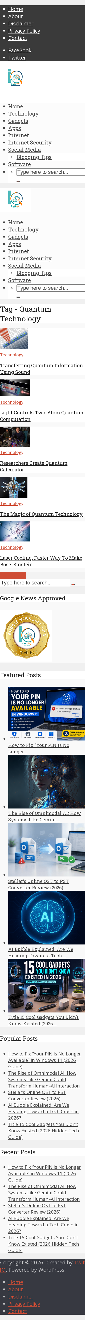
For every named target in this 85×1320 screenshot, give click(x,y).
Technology (23, 113)
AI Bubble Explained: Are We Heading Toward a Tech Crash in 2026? (43, 1111)
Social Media (24, 149)
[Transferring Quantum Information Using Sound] (14, 347)
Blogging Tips (34, 156)
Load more (13, 575)
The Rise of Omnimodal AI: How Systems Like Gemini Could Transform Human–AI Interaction (44, 1079)
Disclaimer (20, 23)
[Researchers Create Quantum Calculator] (15, 444)
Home (15, 9)
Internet (18, 135)
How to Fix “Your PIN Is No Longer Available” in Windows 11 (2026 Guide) (44, 1060)
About (15, 16)
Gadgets (18, 120)
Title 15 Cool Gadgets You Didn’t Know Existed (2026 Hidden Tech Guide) (43, 1130)
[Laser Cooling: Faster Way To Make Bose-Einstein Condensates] (15, 539)
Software (19, 164)
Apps (14, 127)
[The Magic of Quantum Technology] (13, 495)
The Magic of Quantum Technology (41, 514)
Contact (17, 38)
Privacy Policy (24, 30)
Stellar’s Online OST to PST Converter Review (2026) (37, 1095)
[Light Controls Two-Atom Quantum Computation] (15, 394)
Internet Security (30, 142)
